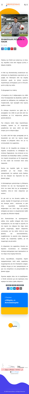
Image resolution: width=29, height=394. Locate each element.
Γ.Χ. (2, 45)
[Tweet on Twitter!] (5, 49)
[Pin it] (12, 49)
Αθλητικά (8, 285)
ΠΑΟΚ (14, 285)
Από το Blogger (15, 372)
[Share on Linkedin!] (8, 49)
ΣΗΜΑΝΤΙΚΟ (20, 285)
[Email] (15, 49)
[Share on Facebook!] (2, 49)
